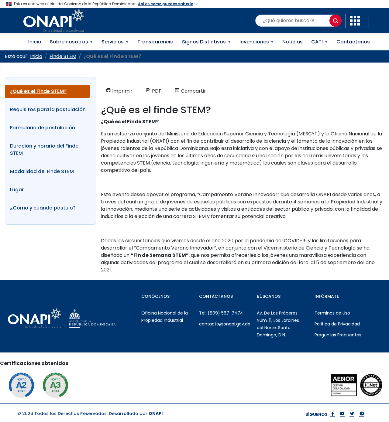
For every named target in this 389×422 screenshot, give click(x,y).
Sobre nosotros (71, 41)
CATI (319, 41)
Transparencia (155, 41)
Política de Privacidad (337, 324)
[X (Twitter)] (351, 414)
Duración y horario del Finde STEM (44, 149)
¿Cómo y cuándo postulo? (43, 207)
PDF (156, 90)
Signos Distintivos (206, 41)
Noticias (292, 41)
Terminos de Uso (332, 313)
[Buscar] (335, 21)
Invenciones (256, 41)
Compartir (193, 90)
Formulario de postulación (42, 127)
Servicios (115, 41)
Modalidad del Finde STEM (42, 171)
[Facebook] (332, 414)
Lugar (17, 189)
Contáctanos (353, 41)
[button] (355, 20)
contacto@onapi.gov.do (224, 324)
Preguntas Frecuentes (338, 335)
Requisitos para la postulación (48, 109)
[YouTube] (342, 414)
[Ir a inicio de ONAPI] (47, 318)
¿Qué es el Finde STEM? (38, 91)
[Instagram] (361, 414)
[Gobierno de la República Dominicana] (106, 318)
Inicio (34, 41)
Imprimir (122, 90)
